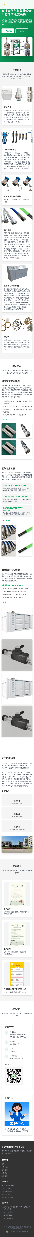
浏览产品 (9, 31)
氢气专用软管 (6, 1188)
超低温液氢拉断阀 (8, 1185)
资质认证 (5, 1173)
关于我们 (5, 1170)
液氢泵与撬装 (6, 1194)
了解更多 (5, 419)
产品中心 (5, 1167)
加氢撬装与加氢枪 (8, 1197)
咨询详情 (5, 602)
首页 (3, 1164)
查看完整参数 (6, 521)
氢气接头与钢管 (7, 1191)
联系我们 (23, 31)
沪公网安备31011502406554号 (18, 1231)
